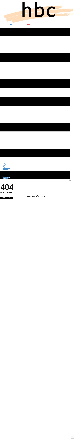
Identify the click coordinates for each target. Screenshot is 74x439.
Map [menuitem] (3, 166)
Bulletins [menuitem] (4, 164)
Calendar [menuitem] (4, 165)
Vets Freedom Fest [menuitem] (6, 168)
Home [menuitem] (4, 163)
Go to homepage (6, 197)
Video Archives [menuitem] (5, 169)
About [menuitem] (4, 167)
